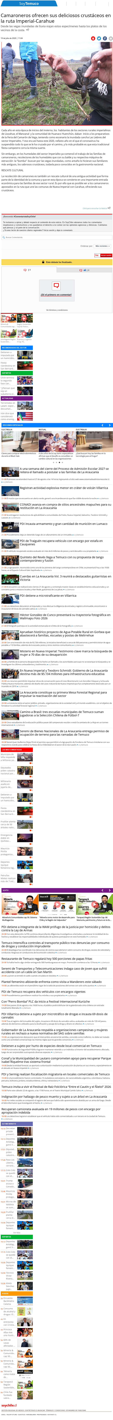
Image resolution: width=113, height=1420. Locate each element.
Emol (3, 1415)
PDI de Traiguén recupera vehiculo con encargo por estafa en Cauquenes (61, 542)
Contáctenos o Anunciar (35, 1410)
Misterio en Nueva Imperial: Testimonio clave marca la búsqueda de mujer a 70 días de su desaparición (66, 653)
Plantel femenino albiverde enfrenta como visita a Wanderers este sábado (51, 982)
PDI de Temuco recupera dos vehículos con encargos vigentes (43, 992)
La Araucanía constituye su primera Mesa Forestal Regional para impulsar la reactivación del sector (63, 694)
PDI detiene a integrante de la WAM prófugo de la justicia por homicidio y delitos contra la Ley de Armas (55, 928)
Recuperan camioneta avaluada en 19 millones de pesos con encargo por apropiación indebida (50, 1110)
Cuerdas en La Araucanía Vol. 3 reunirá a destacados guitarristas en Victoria (65, 578)
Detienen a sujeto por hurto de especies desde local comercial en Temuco (51, 1046)
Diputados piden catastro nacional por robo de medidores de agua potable (8, 775)
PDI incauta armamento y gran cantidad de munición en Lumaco (63, 524)
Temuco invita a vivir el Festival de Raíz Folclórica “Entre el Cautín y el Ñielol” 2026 (56, 1087)
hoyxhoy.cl (52, 1415)
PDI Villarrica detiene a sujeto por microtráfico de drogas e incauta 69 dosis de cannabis (54, 1015)
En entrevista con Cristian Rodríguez (9, 1323)
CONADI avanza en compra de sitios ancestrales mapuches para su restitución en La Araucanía (65, 506)
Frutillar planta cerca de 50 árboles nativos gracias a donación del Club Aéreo (8, 829)
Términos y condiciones (56, 1410)
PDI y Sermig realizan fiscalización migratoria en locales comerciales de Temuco (55, 1074)
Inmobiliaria (31, 1415)
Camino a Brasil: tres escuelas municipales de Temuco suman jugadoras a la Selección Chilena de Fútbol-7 (62, 713)
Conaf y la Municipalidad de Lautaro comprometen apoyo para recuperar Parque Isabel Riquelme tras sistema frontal (56, 1060)
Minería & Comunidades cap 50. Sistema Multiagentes (10, 1356)
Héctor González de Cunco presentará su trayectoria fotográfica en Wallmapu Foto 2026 (65, 616)
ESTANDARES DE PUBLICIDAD (76, 1410)
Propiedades (42, 1415)
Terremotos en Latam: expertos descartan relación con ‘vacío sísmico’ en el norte (8, 410)
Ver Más (16, 1232)
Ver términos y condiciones (57, 310)
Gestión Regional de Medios (13, 1410)
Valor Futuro (12, 1415)
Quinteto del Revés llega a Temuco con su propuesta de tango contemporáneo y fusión (62, 559)
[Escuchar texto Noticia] (109, 208)
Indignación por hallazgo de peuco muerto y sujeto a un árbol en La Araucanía (54, 1097)
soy (8, 482)
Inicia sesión (49, 230)
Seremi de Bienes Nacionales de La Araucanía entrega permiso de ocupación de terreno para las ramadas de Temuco (64, 732)
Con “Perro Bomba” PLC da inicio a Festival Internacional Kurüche (45, 1001)
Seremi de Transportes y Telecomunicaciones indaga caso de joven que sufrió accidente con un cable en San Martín (54, 970)
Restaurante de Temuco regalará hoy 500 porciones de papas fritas (46, 959)
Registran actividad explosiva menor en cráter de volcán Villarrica (64, 488)
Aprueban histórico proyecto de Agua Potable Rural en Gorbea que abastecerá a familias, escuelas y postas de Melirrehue (65, 633)
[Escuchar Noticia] (27, 29)
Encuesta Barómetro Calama (9, 1301)
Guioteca (22, 1415)
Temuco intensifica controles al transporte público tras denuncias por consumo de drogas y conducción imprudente (55, 944)
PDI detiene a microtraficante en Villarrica (48, 596)
